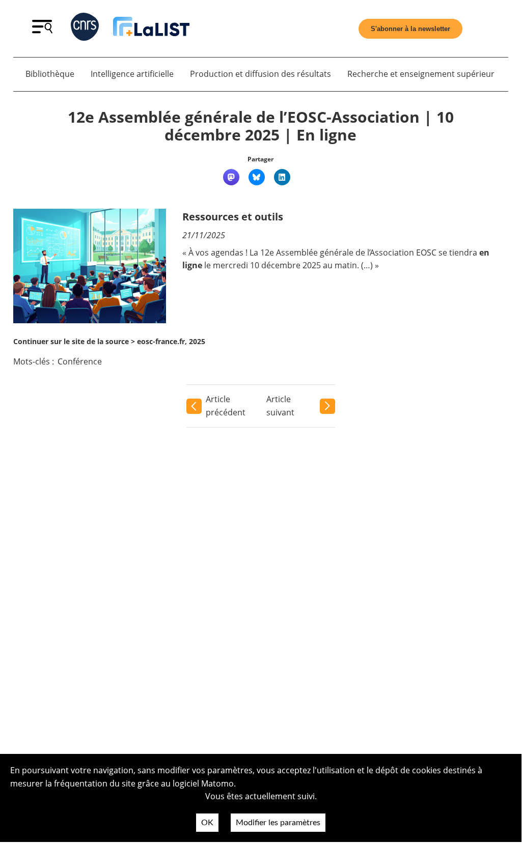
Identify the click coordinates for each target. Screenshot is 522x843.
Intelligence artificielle (132, 73)
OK (207, 823)
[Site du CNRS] (85, 29)
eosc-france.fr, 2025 (171, 341)
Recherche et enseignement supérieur (420, 73)
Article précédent (225, 406)
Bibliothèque (49, 73)
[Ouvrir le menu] (42, 30)
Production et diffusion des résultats (260, 73)
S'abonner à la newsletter (410, 29)
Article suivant (280, 406)
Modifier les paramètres (278, 823)
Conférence (80, 361)
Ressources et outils (232, 216)
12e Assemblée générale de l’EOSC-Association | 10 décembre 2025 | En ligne (261, 126)
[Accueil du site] (151, 28)
